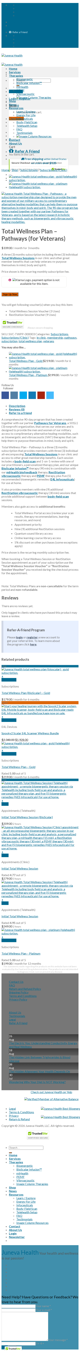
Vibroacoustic (25, 94)
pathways (70, 337)
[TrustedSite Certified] (38, 165)
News (13, 104)
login (19, 637)
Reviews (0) (17, 409)
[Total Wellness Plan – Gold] (44, 180)
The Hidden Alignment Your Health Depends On (39, 1071)
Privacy (14, 1115)
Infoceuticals (24, 118)
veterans (48, 341)
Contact (14, 140)
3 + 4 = (40, 1343)
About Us (15, 143)
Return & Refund (19, 1119)
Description (17, 406)
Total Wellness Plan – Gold (18, 767)
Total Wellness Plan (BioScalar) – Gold (25, 693)
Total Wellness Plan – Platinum (20, 953)
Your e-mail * (44, 1310)
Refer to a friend (20, 413)
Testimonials (24, 132)
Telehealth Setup (26, 125)
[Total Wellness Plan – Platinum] (44, 187)
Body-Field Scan (26, 122)
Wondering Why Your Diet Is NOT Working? (37, 1082)
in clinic (41, 337)
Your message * (58, 1340)
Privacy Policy (18, 999)
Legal (12, 1019)
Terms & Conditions (21, 1112)
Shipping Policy (18, 992)
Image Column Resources (32, 1223)
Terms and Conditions (23, 996)
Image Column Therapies (32, 1184)
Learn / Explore (26, 111)
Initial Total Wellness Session (19, 868)
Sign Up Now (10, 294)
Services (15, 72)
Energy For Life (26, 115)
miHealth (22, 87)
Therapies (16, 75)
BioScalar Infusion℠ (29, 83)
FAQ (19, 129)
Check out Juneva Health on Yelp (51, 1092)
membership (55, 337)
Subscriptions (29, 170)
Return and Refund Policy (25, 989)
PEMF (20, 90)
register (32, 637)
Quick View (8, 680)
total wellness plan (30, 341)
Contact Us (16, 981)
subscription (9, 341)
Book (5, 804)
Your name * (43, 1306)
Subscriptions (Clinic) (53, 170)
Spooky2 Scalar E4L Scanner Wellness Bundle (30, 733)
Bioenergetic (24, 79)
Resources (16, 108)
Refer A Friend (18, 1023)
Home (13, 68)
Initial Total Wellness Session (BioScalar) (27, 817)
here (33, 644)
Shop (12, 101)
